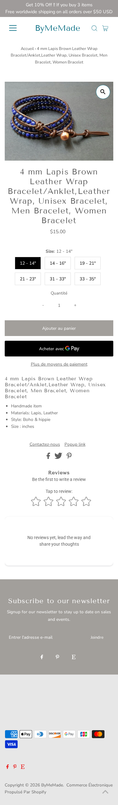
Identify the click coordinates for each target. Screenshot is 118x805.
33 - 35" (88, 279)
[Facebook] (42, 657)
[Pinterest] (57, 657)
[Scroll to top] (105, 792)
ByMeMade (57, 28)
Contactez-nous (45, 444)
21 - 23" (28, 279)
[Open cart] (105, 28)
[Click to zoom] (103, 92)
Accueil (27, 49)
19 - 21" (88, 263)
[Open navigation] (16, 28)
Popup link (75, 444)
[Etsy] (73, 657)
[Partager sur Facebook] (49, 457)
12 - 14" (28, 263)
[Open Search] (94, 28)
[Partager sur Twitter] (59, 457)
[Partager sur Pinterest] (69, 457)
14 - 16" (58, 263)
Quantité (59, 293)
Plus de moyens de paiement (59, 364)
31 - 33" (58, 279)
